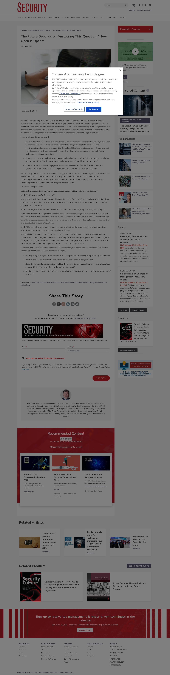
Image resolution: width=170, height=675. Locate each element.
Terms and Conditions (69, 93)
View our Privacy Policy (88, 102)
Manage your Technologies (74, 109)
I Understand (93, 109)
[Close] (120, 70)
